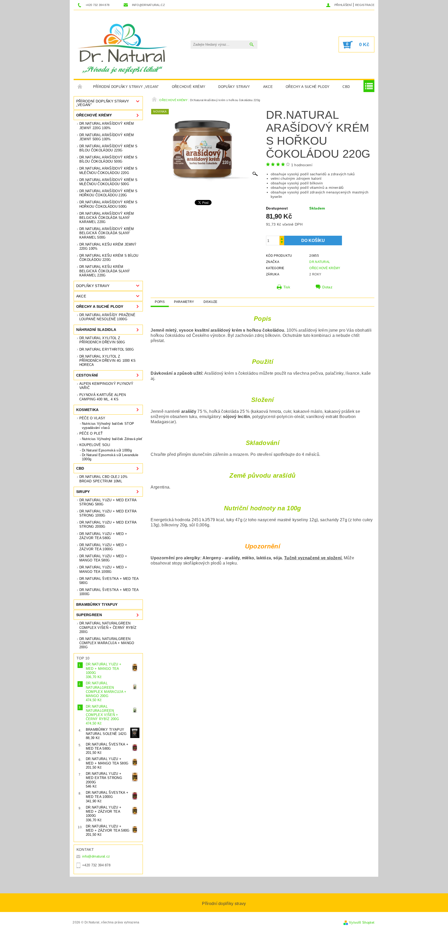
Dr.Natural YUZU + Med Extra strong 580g (108, 502)
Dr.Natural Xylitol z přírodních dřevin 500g (102, 340)
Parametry (184, 302)
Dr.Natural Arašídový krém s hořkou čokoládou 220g (108, 193)
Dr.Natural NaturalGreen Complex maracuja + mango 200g (106, 643)
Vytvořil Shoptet (361, 922)
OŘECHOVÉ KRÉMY (188, 87)
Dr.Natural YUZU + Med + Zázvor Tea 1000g (103, 547)
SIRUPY (83, 492)
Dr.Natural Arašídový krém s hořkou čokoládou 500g (108, 204)
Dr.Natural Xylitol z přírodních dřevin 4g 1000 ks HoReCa (107, 360)
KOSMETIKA (87, 410)
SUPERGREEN (89, 615)
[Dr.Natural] (124, 47)
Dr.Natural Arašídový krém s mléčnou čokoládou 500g (108, 182)
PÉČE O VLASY (92, 418)
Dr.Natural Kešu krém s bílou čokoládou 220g (108, 258)
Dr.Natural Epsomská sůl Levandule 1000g (110, 457)
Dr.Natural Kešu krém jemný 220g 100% (107, 246)
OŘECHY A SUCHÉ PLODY (308, 87)
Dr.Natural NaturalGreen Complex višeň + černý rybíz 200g (108, 627)
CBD (346, 87)
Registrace (364, 4)
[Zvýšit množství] (281, 238)
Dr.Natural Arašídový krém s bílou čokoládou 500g (108, 159)
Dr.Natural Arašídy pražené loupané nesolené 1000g (107, 317)
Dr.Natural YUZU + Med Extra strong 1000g (108, 513)
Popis (160, 302)
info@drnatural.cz (96, 856)
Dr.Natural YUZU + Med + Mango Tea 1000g (103, 569)
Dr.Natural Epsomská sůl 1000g (107, 450)
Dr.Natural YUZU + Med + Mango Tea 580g (103, 558)
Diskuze (211, 302)
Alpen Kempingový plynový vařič (106, 386)
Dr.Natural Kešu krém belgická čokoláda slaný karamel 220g (104, 271)
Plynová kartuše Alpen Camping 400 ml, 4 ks (102, 397)
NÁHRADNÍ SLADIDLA (96, 330)
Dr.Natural (319, 262)
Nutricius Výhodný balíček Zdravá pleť (112, 439)
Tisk (286, 287)
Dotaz (327, 287)
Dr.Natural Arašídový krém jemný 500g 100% (106, 137)
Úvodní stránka (80, 87)
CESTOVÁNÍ (87, 375)
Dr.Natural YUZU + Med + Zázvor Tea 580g (103, 536)
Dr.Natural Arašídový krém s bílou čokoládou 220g (108, 148)
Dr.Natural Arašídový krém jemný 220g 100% (106, 126)
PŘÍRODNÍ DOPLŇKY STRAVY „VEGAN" (126, 87)
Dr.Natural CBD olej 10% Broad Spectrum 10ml (103, 479)
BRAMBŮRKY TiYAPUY (96, 604)
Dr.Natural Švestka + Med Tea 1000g (109, 592)
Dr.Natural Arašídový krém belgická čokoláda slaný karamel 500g (106, 233)
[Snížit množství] (281, 242)
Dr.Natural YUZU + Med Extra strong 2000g (108, 524)
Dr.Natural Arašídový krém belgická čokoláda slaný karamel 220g (106, 218)
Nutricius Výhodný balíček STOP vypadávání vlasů (108, 426)
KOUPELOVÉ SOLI (94, 445)
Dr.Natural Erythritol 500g (106, 349)
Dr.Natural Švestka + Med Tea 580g (109, 581)
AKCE (268, 87)
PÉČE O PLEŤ (91, 433)
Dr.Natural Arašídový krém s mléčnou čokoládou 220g (108, 170)
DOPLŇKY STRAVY (234, 87)
